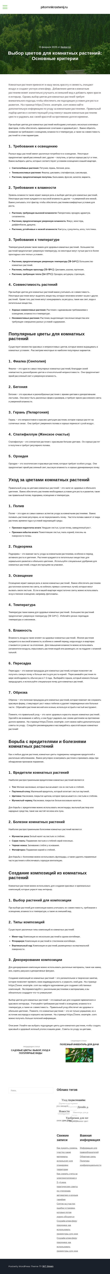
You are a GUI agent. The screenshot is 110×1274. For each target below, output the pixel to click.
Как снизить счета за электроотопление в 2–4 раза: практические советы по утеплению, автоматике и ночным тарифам (67, 1186)
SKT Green (47, 1266)
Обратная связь (88, 1156)
